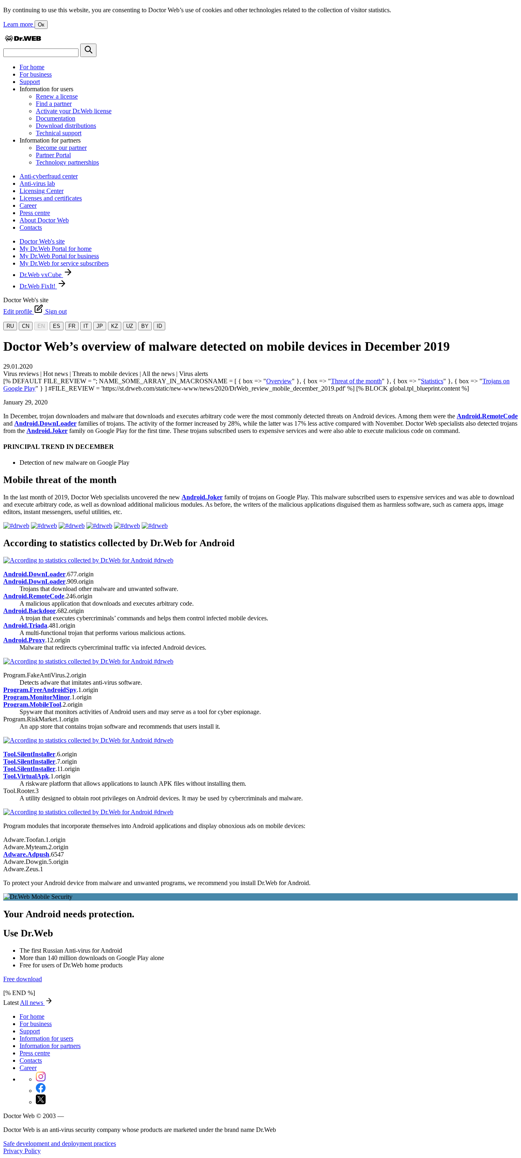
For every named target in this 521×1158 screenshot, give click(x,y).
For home (32, 67)
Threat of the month (356, 381)
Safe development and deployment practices (59, 1143)
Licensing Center (41, 190)
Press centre (35, 212)
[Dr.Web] (22, 39)
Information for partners (50, 1045)
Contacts (31, 227)
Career (28, 205)
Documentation (55, 118)
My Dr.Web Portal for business (59, 256)
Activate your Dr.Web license (74, 111)
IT (85, 326)
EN (41, 326)
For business (36, 74)
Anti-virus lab (37, 183)
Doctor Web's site (42, 241)
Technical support (58, 133)
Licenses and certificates (51, 198)
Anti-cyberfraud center (49, 176)
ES (56, 326)
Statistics (432, 381)
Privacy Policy (22, 1150)
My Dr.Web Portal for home (56, 248)
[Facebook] (41, 1090)
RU (10, 326)
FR (71, 326)
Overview (279, 381)
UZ (129, 326)
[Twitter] (41, 1102)
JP (99, 326)
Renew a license (57, 96)
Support (30, 81)
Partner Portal (53, 155)
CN (25, 326)
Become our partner (61, 147)
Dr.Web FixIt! (38, 286)
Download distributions (66, 125)
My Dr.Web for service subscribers (64, 263)
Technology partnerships (67, 162)
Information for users (46, 1038)
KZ (114, 326)
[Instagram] (41, 1079)
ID (159, 326)
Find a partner (54, 103)
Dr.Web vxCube (41, 274)
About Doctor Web (44, 220)
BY (145, 326)
